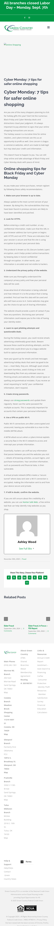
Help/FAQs (8, 868)
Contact (7, 871)
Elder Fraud (9, 626)
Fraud (24, 559)
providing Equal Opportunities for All (27, 897)
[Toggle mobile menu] (48, 27)
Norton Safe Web (30, 502)
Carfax (40, 676)
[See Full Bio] (33, 548)
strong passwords (22, 400)
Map (6, 692)
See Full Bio (25, 548)
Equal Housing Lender (35, 894)
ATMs (23, 658)
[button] (6, 619)
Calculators (42, 712)
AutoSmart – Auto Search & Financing (43, 669)
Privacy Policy (42, 920)
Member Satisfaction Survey (42, 698)
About (23, 669)
